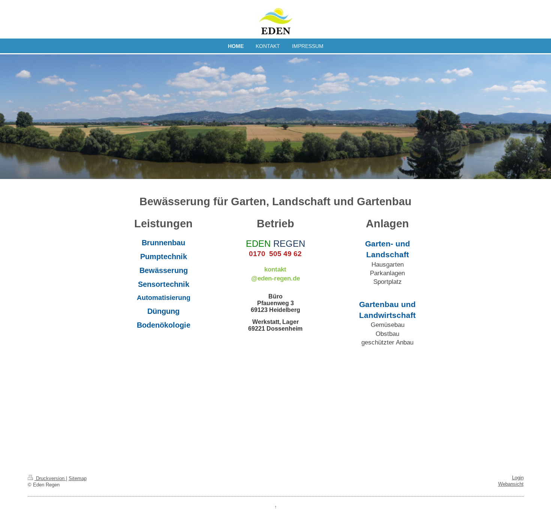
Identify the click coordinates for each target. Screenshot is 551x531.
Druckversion (50, 478)
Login (518, 477)
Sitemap (78, 478)
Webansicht (511, 484)
